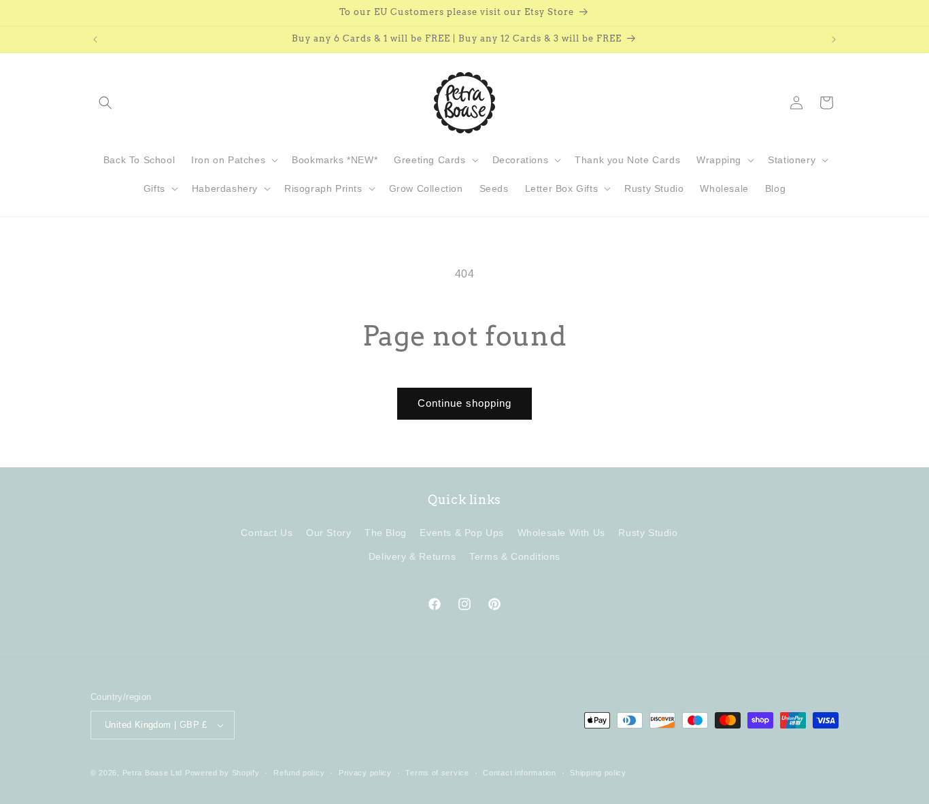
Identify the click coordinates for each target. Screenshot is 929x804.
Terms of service (437, 773)
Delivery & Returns (412, 556)
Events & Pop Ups (462, 532)
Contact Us (266, 532)
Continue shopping (464, 403)
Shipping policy (598, 773)
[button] (105, 103)
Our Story (328, 532)
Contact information (519, 773)
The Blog (386, 532)
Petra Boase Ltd (152, 773)
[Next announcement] (834, 39)
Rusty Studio (647, 532)
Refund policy (298, 773)
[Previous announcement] (95, 39)
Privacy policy (365, 773)
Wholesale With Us (561, 532)
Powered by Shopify (222, 773)
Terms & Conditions (514, 556)
